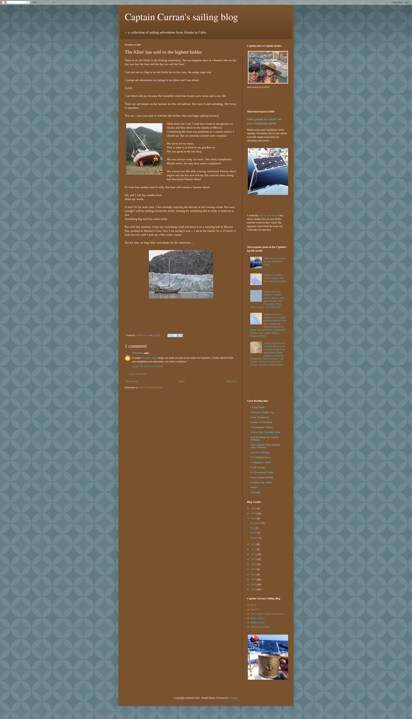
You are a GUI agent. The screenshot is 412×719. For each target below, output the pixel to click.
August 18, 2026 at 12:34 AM (147, 366)
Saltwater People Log (262, 412)
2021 (254, 508)
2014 (254, 564)
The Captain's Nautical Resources (267, 613)
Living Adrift (257, 407)
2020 (254, 513)
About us (255, 609)
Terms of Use (257, 622)
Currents (255, 492)
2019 (254, 518)
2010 (254, 579)
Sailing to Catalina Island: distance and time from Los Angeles (275, 278)
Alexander (137, 353)
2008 (254, 589)
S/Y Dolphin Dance (260, 457)
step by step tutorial (269, 215)
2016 (254, 554)
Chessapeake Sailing (261, 427)
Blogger (233, 697)
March (253, 533)
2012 (254, 574)
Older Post (231, 381)
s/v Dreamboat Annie (261, 472)
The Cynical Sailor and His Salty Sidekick (265, 446)
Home (181, 381)
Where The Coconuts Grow (265, 432)
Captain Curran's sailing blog (181, 16)
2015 (254, 559)
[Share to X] (175, 335)
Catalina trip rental (261, 482)
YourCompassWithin (261, 477)
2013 (254, 569)
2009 (254, 584)
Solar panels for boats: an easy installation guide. (275, 261)
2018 (254, 544)
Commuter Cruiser (260, 462)
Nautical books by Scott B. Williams (264, 438)
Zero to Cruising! (259, 452)
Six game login (149, 357)
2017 (254, 549)
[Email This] (169, 335)
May (252, 528)
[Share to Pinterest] (181, 335)
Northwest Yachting (261, 422)
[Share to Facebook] (178, 335)
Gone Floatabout (259, 417)
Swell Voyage (257, 467)
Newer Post (131, 381)
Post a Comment (137, 373)
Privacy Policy (257, 618)
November (256, 523)
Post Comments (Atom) (151, 387)
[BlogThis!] (172, 335)
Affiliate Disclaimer (260, 626)
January (254, 538)
